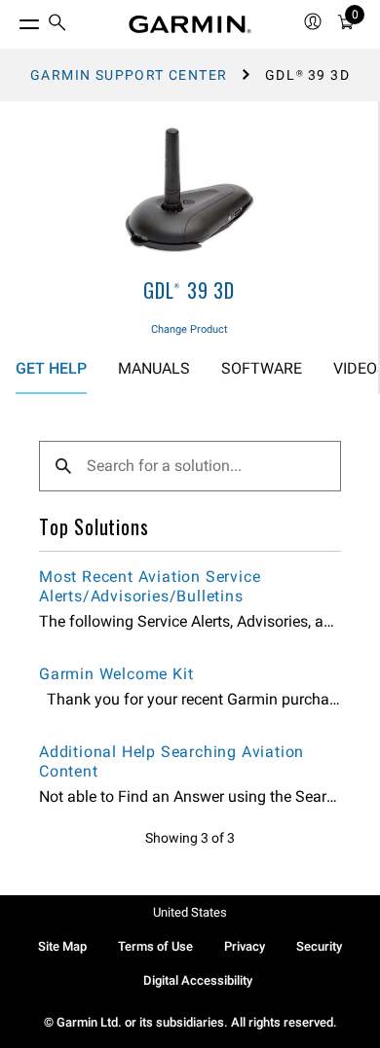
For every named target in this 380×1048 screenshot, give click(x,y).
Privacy (244, 946)
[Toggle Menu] (11, 19)
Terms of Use (155, 946)
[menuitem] (57, 25)
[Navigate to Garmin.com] (190, 24)
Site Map (62, 946)
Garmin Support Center (128, 75)
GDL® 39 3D (189, 290)
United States (190, 912)
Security (319, 946)
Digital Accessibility (197, 980)
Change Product (189, 329)
